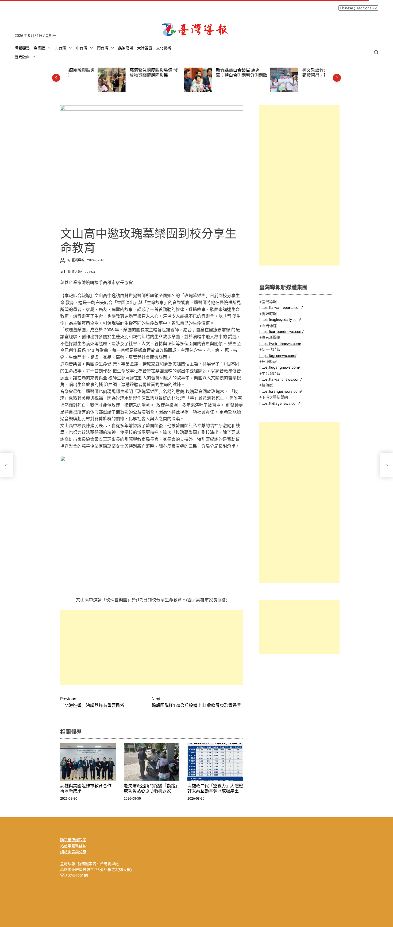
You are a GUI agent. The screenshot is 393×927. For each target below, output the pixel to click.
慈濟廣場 (125, 48)
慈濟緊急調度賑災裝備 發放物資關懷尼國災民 (124, 73)
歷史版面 (22, 56)
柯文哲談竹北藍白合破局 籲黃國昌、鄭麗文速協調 (296, 73)
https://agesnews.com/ (277, 355)
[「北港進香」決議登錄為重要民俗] (6, 465)
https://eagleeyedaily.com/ (280, 319)
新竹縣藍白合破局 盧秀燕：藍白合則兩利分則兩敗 (212, 73)
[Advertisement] (151, 647)
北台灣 (60, 48)
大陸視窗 (144, 48)
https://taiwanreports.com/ (281, 307)
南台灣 (102, 48)
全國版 (39, 48)
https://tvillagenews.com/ (279, 403)
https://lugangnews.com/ (279, 367)
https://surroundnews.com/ (281, 331)
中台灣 (81, 48)
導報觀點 (22, 48)
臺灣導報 (78, 260)
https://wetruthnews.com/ (280, 343)
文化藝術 (163, 48)
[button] (56, 78)
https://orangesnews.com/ (280, 391)
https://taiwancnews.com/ (280, 379)
